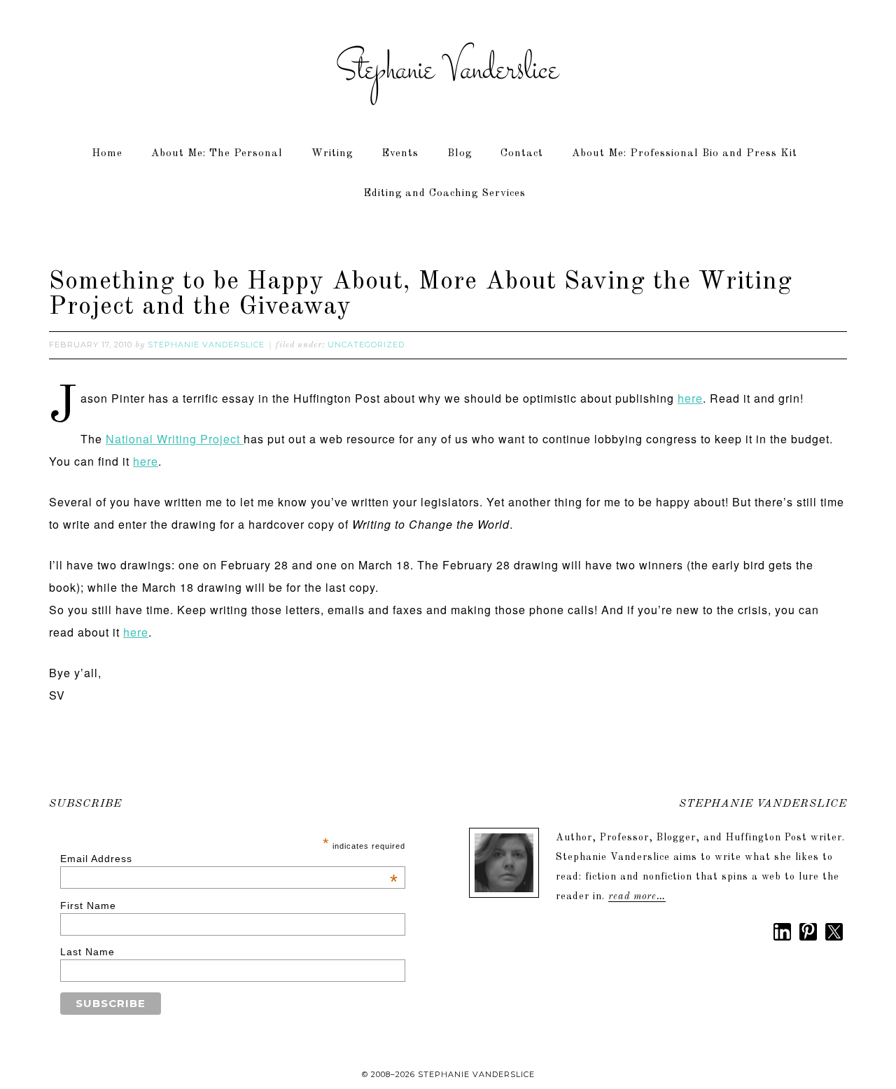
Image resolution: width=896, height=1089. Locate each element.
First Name (88, 905)
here (690, 398)
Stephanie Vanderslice (448, 70)
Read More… (637, 896)
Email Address (229, 858)
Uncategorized (366, 344)
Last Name (87, 951)
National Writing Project (175, 439)
